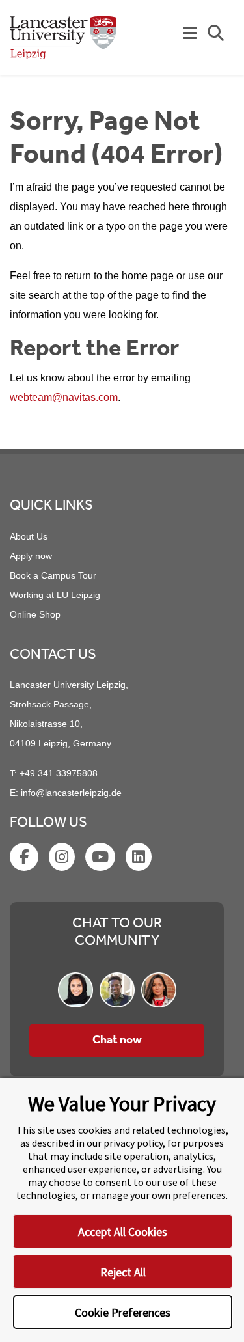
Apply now (31, 556)
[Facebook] (25, 859)
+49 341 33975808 (59, 773)
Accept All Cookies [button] (122, 1231)
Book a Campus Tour (53, 575)
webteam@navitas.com (64, 397)
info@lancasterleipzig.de (71, 792)
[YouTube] (101, 859)
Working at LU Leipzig (55, 595)
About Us (28, 536)
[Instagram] (63, 859)
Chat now (117, 1040)
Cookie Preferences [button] (122, 1312)
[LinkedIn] (140, 859)
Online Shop (35, 614)
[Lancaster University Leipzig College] (63, 42)
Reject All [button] (123, 1272)
